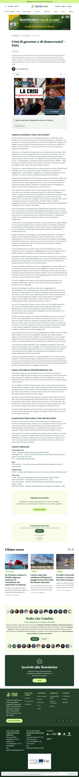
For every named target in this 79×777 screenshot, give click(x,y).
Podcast (15, 35)
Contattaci (28, 704)
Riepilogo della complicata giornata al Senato (33, 452)
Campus (52, 706)
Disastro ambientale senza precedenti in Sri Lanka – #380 (45, 486)
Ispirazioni (40, 702)
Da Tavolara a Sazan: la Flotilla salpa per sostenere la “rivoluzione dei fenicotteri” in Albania (15, 580)
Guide (39, 708)
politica (15, 51)
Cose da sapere (41, 696)
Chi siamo (27, 698)
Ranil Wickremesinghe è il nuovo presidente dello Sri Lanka (38, 477)
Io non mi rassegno (25, 35)
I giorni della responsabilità (25, 458)
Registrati (39, 531)
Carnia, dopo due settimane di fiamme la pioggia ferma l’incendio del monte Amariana (42, 578)
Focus (39, 705)
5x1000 (65, 699)
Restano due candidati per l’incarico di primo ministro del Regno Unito (42, 472)
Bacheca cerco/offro (53, 702)
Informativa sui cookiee (36, 774)
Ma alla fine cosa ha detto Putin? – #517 (39, 479)
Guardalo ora (18, 126)
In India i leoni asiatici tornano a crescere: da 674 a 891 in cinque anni (67, 577)
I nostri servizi (29, 701)
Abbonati (34, 639)
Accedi (69, 6)
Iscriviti (39, 680)
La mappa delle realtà (54, 697)
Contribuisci (66, 696)
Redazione (16, 595)
